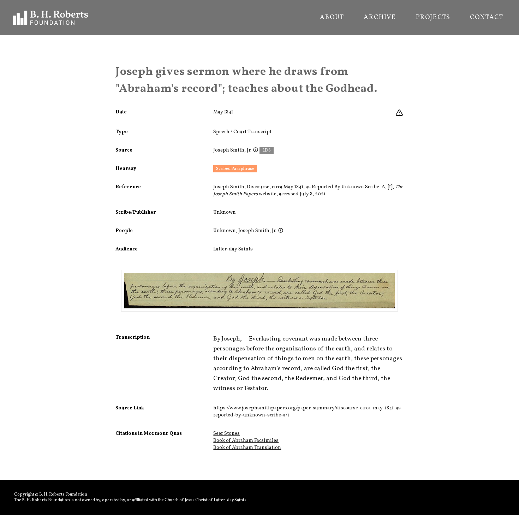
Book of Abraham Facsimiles (246, 440)
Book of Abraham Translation (247, 447)
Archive (380, 17)
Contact (486, 17)
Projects (433, 17)
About (332, 17)
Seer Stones (226, 433)
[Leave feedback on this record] (399, 113)
